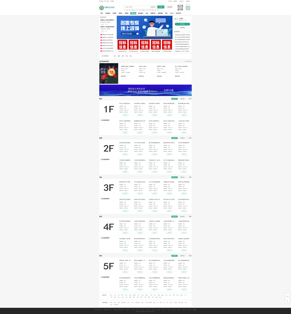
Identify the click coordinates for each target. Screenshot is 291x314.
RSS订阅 (189, 309)
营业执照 (127, 309)
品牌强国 (160, 13)
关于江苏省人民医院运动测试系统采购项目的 (185, 37)
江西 (166, 295)
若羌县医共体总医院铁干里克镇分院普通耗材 (185, 34)
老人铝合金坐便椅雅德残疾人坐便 (110, 48)
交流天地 (178, 13)
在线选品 (107, 13)
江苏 (151, 295)
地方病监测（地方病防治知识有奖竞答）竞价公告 (125, 238)
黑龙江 (146, 295)
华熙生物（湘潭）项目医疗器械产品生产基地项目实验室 (125, 260)
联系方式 (138, 309)
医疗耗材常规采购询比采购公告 (125, 221)
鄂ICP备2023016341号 (150, 311)
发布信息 (170, 7)
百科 (166, 13)
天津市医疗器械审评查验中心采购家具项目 (185, 46)
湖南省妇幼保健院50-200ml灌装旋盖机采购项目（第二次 (169, 278)
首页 (101, 13)
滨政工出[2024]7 (122, 51)
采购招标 (133, 13)
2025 (137, 10)
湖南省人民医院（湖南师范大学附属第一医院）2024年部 (184, 278)
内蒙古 (134, 295)
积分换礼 (174, 309)
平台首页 (170, 1)
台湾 (153, 297)
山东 (170, 295)
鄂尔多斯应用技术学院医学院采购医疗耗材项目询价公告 (140, 238)
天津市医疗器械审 (144, 51)
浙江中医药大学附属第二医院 (183, 66)
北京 (111, 295)
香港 (157, 297)
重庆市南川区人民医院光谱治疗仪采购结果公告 (125, 182)
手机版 (102, 1)
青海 (141, 297)
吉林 (142, 295)
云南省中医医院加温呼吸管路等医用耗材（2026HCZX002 (140, 221)
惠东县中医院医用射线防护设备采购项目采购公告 (169, 103)
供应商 (114, 13)
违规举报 (184, 309)
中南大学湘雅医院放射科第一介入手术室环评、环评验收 (140, 278)
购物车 (112, 1)
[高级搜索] (124, 10)
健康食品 (130, 10)
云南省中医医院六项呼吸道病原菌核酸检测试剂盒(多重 (184, 221)
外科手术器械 (148, 10)
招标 (131, 56)
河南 (174, 295)
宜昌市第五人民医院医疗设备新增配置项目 (140, 103)
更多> (190, 98)
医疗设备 (181, 302)
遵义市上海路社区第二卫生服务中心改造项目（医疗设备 (169, 121)
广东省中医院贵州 (167, 51)
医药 (158, 10)
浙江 (155, 295)
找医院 (126, 13)
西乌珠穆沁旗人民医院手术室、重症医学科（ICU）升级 (184, 103)
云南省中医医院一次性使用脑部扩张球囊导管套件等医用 (169, 221)
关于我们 (132, 309)
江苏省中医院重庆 (156, 51)
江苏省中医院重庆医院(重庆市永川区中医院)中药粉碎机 (140, 160)
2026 (134, 10)
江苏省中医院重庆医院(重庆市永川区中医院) (185, 44)
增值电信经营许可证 (108, 309)
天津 (119, 295)
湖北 (178, 295)
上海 (115, 295)
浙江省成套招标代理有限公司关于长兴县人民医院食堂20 (184, 260)
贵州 (122, 297)
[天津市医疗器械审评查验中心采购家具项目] (145, 45)
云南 (126, 297)
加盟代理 (153, 13)
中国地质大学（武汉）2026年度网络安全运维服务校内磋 (155, 160)
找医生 (120, 13)
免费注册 (182, 27)
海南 (115, 297)
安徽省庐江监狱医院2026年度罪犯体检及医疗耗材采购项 (184, 238)
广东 (185, 295)
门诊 (167, 302)
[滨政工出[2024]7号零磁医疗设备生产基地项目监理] (122, 45)
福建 (162, 295)
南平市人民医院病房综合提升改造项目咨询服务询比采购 (125, 121)
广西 (111, 297)
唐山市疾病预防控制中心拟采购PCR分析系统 (185, 39)
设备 (155, 10)
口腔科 (175, 302)
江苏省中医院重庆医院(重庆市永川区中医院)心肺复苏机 (184, 142)
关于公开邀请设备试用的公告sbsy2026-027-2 (169, 160)
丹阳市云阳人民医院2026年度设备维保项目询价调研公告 (125, 199)
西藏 (130, 297)
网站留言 (179, 309)
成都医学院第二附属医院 (127, 66)
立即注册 (169, 90)
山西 (130, 295)
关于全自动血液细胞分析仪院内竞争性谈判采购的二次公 (155, 182)
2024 (111, 304)
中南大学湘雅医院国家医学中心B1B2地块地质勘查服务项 (155, 278)
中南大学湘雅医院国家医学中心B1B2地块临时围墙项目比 (169, 260)
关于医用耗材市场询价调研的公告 (155, 238)
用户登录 (182, 24)
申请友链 (194, 309)
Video (171, 13)
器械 (127, 10)
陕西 (134, 297)
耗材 (144, 10)
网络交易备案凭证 (98, 309)
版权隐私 (153, 309)
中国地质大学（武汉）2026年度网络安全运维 (186, 51)
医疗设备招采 (133, 51)
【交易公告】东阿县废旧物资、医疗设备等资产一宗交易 (184, 121)
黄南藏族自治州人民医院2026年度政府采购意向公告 (140, 121)
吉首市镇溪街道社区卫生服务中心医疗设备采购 (184, 199)
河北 (126, 295)
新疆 (149, 297)
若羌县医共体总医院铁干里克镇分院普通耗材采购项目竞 (125, 142)
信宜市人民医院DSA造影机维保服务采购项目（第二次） (155, 121)
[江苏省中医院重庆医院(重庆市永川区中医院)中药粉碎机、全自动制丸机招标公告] (156, 45)
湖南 (181, 295)
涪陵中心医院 (142, 66)
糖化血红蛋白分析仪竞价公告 (182, 41)
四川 (119, 297)
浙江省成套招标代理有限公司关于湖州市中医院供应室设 (155, 260)
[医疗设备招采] (133, 45)
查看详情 (125, 115)
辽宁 (139, 295)
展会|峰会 (140, 13)
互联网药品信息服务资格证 (118, 309)
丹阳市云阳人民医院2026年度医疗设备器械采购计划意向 (140, 199)
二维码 (107, 1)
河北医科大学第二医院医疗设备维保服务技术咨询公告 (155, 199)
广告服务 (169, 309)
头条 (147, 13)
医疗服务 (116, 304)
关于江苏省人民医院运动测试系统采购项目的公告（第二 (140, 142)
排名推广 (163, 309)
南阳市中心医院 (161, 66)
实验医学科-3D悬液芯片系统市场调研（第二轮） (169, 182)
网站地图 (158, 309)
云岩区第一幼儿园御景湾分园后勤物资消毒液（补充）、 (155, 221)
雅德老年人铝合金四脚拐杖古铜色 (110, 34)
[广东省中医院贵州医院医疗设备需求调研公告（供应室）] (167, 45)
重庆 (122, 295)
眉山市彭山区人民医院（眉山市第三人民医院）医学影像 (169, 199)
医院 (153, 10)
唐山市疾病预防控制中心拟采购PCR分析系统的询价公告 (155, 142)
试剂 (171, 302)
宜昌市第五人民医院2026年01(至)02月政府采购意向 (155, 103)
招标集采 (141, 10)
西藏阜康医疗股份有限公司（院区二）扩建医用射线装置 (184, 160)
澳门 (160, 297)
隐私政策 (148, 309)
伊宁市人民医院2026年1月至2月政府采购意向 (125, 103)
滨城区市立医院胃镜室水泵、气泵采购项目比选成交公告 (184, 182)
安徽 (159, 295)
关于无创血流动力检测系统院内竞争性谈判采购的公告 (140, 182)
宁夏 (145, 297)
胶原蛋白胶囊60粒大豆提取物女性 (111, 51)
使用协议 (143, 309)
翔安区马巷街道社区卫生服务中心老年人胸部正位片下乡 (169, 238)
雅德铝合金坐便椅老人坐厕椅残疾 (110, 40)
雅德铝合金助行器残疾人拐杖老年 (110, 42)
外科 (186, 302)
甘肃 (138, 297)
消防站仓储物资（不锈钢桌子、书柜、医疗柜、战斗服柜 (140, 260)
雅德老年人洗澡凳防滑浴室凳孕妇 (110, 37)
